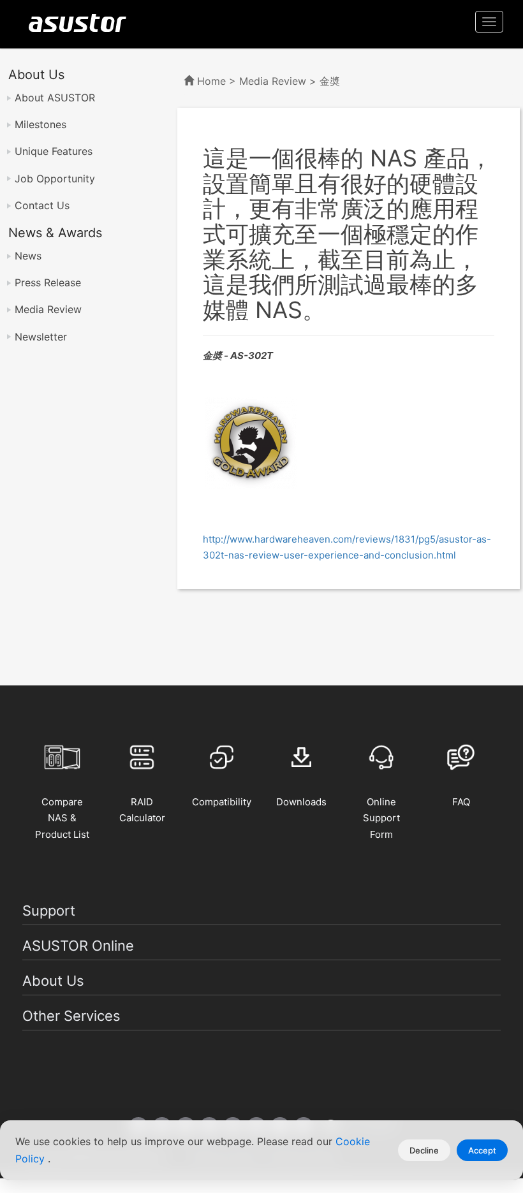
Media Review (48, 309)
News (28, 255)
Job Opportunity (55, 178)
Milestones (40, 124)
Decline (424, 1150)
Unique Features (53, 151)
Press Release (48, 282)
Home (211, 81)
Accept (482, 1150)
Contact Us (42, 205)
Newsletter (41, 336)
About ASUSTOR (55, 97)
